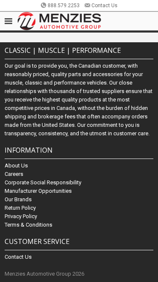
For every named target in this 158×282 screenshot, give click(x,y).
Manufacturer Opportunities (38, 191)
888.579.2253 (64, 5)
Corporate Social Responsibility (43, 182)
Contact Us (104, 5)
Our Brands (18, 199)
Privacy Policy (21, 216)
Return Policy (20, 208)
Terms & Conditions (28, 225)
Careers (14, 174)
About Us (16, 165)
